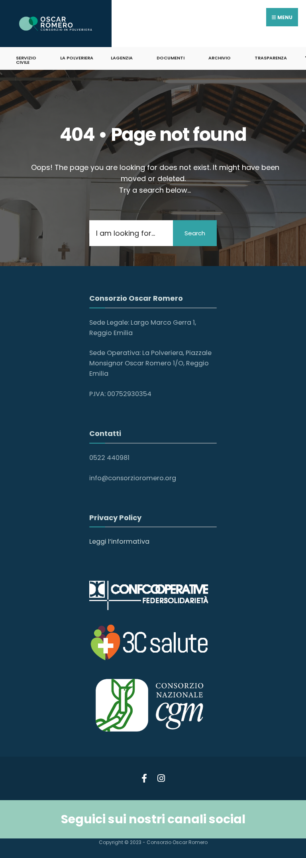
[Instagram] (160, 777)
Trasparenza (271, 58)
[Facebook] (144, 777)
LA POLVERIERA (76, 58)
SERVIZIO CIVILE (26, 60)
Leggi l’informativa (119, 541)
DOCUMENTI (170, 58)
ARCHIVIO (219, 58)
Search (194, 233)
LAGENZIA (122, 58)
